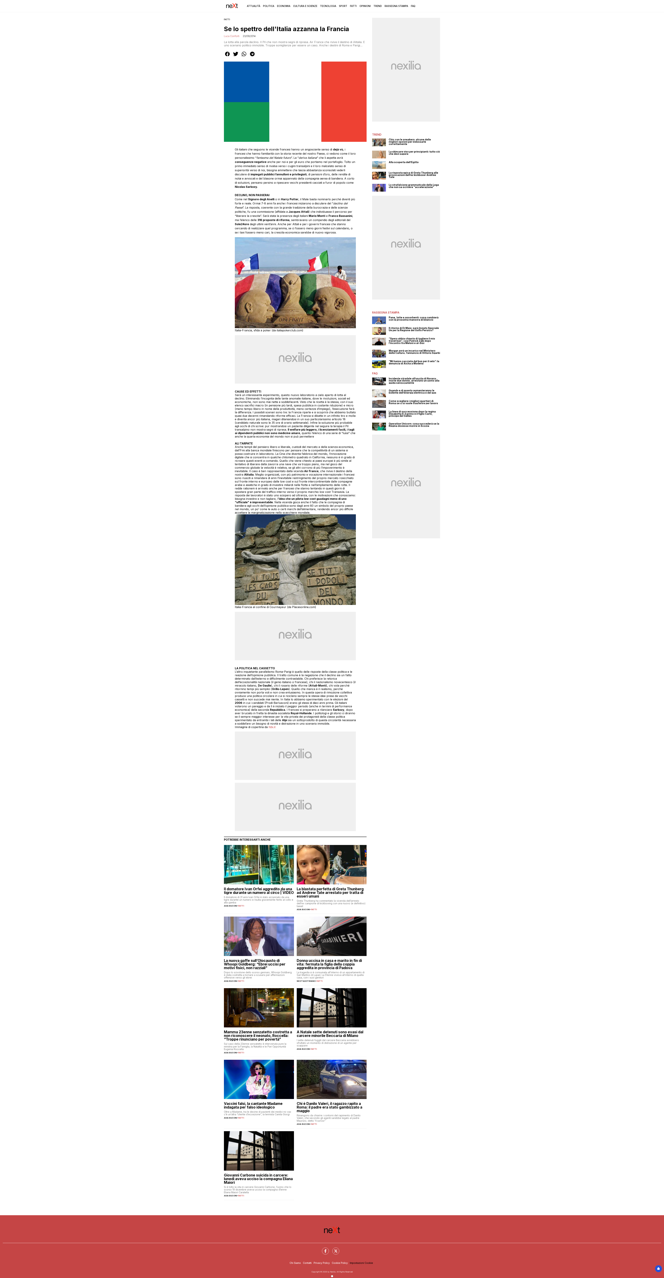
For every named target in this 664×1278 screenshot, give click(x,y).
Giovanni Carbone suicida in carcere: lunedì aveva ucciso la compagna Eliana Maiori (258, 1178)
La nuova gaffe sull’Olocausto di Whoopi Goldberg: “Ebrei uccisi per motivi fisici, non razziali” (254, 964)
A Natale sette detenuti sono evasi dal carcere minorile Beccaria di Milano (330, 1033)
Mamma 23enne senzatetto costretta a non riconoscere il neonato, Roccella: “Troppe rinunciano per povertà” (258, 1035)
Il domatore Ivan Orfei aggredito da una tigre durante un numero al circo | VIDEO (259, 890)
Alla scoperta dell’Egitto (404, 162)
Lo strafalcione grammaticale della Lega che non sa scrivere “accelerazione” (414, 186)
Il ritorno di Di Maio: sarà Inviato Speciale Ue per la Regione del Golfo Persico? (414, 329)
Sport (343, 5)
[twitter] (235, 56)
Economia (283, 5)
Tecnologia (328, 5)
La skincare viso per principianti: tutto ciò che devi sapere (414, 153)
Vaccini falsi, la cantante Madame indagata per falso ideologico (253, 1105)
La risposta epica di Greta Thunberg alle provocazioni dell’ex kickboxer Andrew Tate (413, 175)
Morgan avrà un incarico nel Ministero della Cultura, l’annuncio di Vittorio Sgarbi (414, 352)
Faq (413, 5)
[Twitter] (333, 1249)
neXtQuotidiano (306, 981)
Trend (378, 5)
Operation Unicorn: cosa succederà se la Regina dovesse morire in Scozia (414, 425)
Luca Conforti (231, 36)
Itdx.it (272, 727)
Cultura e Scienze (305, 5)
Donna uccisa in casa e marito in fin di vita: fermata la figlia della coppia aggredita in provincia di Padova (329, 964)
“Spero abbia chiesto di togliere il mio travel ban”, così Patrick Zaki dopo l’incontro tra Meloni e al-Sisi (412, 341)
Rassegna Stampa (396, 5)
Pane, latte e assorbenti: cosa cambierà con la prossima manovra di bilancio (414, 318)
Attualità (253, 5)
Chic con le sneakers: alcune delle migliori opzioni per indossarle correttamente (410, 142)
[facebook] (227, 56)
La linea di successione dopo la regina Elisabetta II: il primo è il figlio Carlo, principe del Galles (412, 414)
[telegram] (252, 56)
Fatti (353, 5)
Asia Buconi (230, 906)
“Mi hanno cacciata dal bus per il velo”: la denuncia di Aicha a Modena (414, 362)
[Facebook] (323, 1249)
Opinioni (365, 5)
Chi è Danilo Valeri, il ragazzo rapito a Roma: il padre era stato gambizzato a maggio (329, 1107)
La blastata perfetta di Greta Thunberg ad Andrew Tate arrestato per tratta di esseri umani (330, 892)
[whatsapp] (244, 56)
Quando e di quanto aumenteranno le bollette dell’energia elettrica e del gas (412, 391)
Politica (268, 5)
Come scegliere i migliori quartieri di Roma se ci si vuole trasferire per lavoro (413, 402)
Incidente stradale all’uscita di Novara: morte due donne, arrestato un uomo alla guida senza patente (414, 381)
